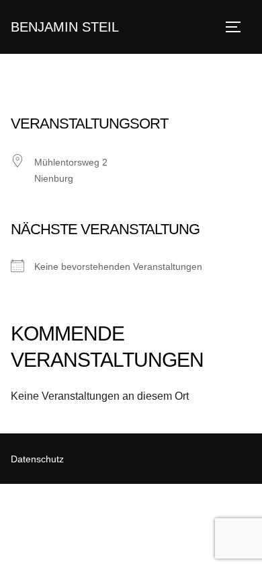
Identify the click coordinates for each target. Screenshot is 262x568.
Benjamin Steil (65, 27)
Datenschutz (37, 459)
